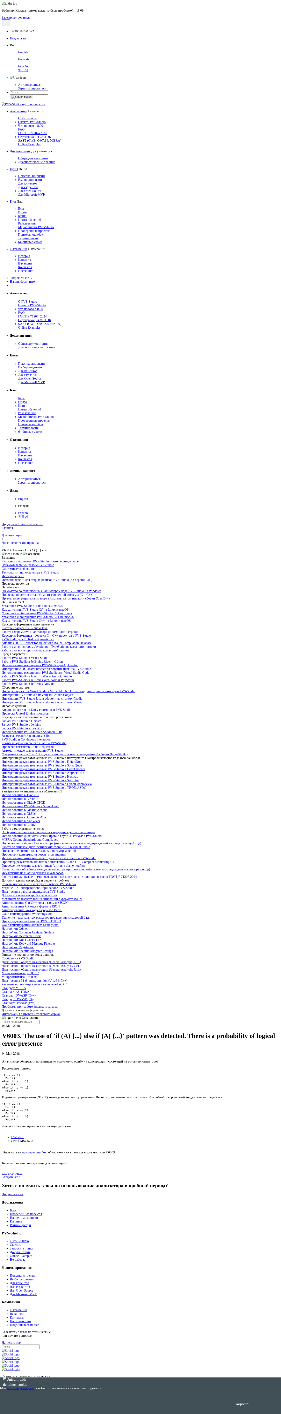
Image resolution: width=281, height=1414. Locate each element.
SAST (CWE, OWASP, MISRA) (39, 140)
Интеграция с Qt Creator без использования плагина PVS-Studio (46, 669)
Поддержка (18, 38)
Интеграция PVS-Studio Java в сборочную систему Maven (42, 702)
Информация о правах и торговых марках (31, 1014)
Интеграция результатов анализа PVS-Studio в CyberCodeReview (47, 784)
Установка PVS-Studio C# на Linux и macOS (32, 606)
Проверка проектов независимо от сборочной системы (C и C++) (47, 594)
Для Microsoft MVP (31, 194)
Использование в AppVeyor (21, 821)
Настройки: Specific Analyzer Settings (27, 951)
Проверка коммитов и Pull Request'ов (28, 747)
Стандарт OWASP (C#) (18, 999)
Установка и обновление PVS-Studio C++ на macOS (38, 617)
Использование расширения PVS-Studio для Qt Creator (40, 665)
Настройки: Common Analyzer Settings (28, 932)
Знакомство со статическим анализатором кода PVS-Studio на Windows (51, 591)
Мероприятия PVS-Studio (36, 227)
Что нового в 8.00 (30, 125)
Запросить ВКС (21, 278)
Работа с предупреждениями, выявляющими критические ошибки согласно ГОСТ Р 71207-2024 (69, 876)
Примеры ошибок (30, 234)
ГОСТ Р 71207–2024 (32, 133)
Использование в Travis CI (20, 795)
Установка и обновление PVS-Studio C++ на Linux (37, 613)
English (23, 52)
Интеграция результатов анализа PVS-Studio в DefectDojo (42, 761)
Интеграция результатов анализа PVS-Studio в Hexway (40, 776)
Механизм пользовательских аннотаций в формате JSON (42, 899)
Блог (13, 201)
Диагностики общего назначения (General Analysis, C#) (40, 965)
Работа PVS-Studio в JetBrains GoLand (28, 683)
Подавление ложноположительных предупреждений (39, 850)
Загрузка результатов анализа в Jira (26, 735)
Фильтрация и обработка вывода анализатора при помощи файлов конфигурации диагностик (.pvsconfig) (76, 869)
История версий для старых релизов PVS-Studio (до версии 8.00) (47, 580)
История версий (13, 576)
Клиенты (24, 259)
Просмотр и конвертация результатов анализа (34, 854)
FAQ (21, 129)
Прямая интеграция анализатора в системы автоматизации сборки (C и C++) (56, 598)
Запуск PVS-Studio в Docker (21, 721)
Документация (20, 151)
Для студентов (28, 187)
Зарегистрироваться (16, 17)
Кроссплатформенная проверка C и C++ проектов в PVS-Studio (46, 635)
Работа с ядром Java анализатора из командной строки (40, 632)
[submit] (21, 97)
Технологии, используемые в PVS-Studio (30, 572)
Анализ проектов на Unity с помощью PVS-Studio (36, 709)
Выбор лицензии (30, 179)
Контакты (25, 267)
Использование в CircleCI (20, 798)
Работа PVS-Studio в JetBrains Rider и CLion (32, 661)
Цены (14, 169)
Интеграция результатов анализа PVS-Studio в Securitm (40, 780)
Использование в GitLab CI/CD (23, 802)
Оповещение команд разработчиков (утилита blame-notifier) (43, 865)
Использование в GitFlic (19, 813)
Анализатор (18, 111)
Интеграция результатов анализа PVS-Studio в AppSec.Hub (43, 773)
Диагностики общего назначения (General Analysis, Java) (41, 969)
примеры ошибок (34, 1152)
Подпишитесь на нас (24, 1325)
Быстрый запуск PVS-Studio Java (25, 628)
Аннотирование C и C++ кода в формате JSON (35, 902)
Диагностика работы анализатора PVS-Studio (33, 891)
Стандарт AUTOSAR (17, 991)
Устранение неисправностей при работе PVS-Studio (38, 888)
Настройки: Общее (15, 928)
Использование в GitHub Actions (24, 810)
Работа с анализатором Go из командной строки (35, 650)
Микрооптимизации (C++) (20, 973)
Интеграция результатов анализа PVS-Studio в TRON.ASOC (44, 787)
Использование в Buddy (18, 824)
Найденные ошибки (24, 1217)
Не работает (18, 1259)
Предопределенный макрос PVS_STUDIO (31, 921)
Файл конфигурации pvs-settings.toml (27, 914)
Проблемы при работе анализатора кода (30, 1006)
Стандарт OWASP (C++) (19, 995)
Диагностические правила (36, 162)
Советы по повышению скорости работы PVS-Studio (39, 884)
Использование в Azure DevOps (24, 817)
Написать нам (11, 1342)
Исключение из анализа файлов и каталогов (33, 873)
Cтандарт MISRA (14, 988)
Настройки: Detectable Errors (21, 936)
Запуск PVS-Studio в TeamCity (23, 728)
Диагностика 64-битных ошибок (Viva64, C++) (34, 980)
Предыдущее (12, 1173)
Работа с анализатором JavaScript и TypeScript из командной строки (49, 646)
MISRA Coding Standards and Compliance (30, 839)
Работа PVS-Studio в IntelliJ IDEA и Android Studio (37, 676)
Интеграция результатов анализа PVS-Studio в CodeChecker (43, 769)
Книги (22, 216)
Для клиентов (27, 183)
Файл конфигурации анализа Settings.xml (30, 925)
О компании (18, 249)
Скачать (15, 1244)
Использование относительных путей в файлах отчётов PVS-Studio (49, 858)
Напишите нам (20, 1321)
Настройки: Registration (18, 947)
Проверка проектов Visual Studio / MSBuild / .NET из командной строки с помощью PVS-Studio (68, 691)
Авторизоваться (29, 84)
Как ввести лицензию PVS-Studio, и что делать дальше (40, 561)
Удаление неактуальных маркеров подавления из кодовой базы (46, 917)
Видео (22, 212)
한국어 (23, 70)
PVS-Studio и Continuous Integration (26, 739)
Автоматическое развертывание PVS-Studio (32, 750)
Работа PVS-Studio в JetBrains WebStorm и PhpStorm (38, 680)
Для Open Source (29, 191)
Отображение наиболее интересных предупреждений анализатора (48, 832)
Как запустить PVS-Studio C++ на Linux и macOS (36, 620)
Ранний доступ (20, 1225)
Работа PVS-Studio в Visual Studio (25, 657)
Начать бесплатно (22, 281)
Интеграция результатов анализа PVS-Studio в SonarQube (42, 765)
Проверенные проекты (34, 231)
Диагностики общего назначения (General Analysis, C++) (41, 962)
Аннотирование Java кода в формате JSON (32, 910)
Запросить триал (21, 1248)
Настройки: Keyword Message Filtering (28, 943)
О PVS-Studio (27, 118)
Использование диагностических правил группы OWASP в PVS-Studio (52, 836)
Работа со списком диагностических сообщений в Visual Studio (46, 847)
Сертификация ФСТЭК (34, 137)
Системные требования (18, 568)
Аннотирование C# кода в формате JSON (31, 906)
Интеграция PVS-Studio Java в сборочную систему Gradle (42, 698)
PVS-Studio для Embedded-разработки (28, 639)
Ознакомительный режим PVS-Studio (28, 565)
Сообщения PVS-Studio (18, 958)
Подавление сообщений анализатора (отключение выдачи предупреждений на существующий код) (71, 843)
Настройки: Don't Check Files (22, 939)
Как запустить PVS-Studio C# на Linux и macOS (35, 609)
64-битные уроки (30, 242)
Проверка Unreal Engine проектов (25, 713)
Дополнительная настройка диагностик (29, 895)
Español (23, 66)
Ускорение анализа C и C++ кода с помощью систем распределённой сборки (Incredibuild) (65, 754)
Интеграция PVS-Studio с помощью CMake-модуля (37, 695)
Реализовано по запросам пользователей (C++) (34, 984)
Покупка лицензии (31, 176)
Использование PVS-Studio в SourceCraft (30, 806)
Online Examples (29, 144)
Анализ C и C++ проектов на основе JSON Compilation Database (47, 643)
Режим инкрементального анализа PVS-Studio (34, 743)
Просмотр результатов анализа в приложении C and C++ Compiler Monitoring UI (58, 862)
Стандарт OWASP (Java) (18, 1003)
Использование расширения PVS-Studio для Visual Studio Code (45, 672)
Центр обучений (29, 219)
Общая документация (33, 158)
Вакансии (25, 263)
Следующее (11, 1177)
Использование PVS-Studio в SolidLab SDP (32, 732)
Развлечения (27, 223)
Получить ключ (12, 1194)
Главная (7, 528)
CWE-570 (17, 1137)
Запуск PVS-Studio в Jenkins (21, 724)
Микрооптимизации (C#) (19, 977)
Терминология (28, 238)
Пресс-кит (25, 271)
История (24, 256)
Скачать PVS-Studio (32, 122)
